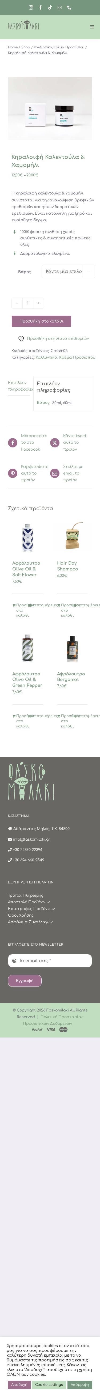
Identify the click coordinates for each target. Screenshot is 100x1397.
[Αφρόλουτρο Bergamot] (72, 647)
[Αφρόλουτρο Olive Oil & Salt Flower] (27, 537)
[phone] (69, 7)
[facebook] (40, 7)
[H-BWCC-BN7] (50, 108)
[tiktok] (50, 7)
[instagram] (31, 7)
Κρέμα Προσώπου (77, 357)
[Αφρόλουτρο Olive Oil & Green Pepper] (27, 647)
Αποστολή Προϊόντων (29, 902)
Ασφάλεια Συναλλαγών (30, 922)
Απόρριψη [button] (80, 1385)
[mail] (60, 7)
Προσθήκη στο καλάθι (41, 321)
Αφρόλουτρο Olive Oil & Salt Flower (26, 569)
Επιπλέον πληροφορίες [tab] (19, 386)
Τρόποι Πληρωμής (25, 896)
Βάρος (24, 272)
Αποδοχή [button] (19, 1385)
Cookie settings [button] (49, 1385)
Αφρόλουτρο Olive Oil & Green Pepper (27, 680)
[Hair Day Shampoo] (72, 537)
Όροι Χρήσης (21, 915)
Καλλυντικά (46, 357)
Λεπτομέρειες (37, 605)
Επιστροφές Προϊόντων (31, 909)
